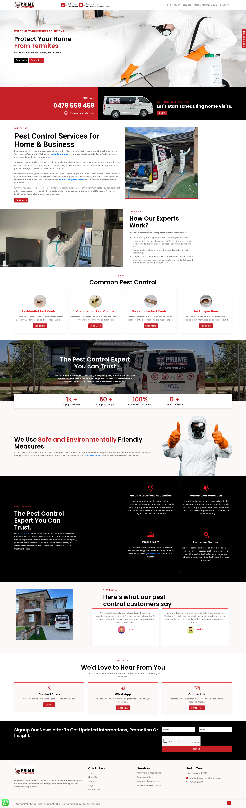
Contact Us (36, 60)
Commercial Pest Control (149, 772)
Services (187, 5)
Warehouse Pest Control (149, 785)
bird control (23, 533)
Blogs (90, 785)
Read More (21, 60)
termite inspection (92, 455)
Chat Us (162, 113)
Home (168, 5)
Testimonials (94, 789)
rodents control (154, 553)
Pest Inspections (145, 777)
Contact (224, 5)
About (177, 5)
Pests (196, 5)
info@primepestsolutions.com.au (100, 6)
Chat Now (123, 707)
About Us (92, 777)
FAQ (215, 5)
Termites (206, 5)
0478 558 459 (73, 6)
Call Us (49, 704)
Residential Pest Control (148, 781)
